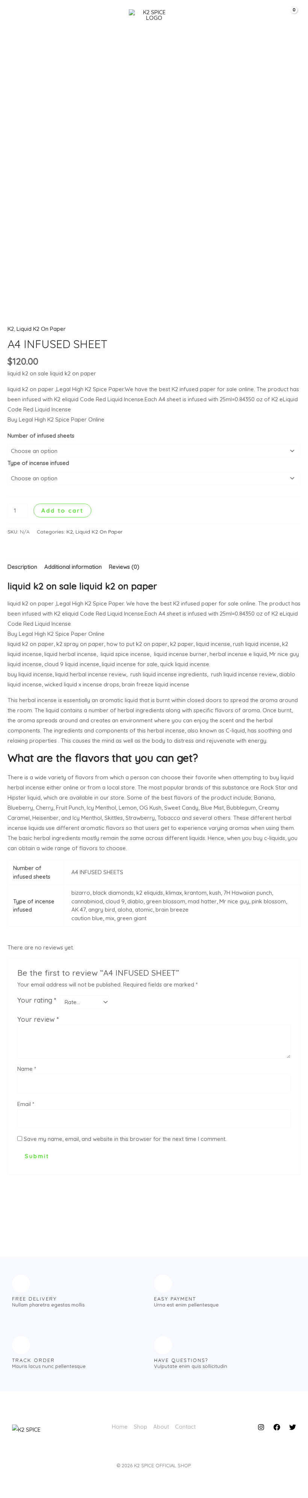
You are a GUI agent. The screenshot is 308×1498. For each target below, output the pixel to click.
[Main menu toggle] (19, 14)
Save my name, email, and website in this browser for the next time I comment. (125, 1138)
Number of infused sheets (41, 435)
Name (26, 1068)
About (161, 1426)
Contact (185, 1426)
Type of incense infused (38, 462)
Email (25, 1104)
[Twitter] (292, 1427)
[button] (264, 15)
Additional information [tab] (73, 566)
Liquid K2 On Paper (41, 328)
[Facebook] (276, 1427)
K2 (11, 328)
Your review (38, 1019)
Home (120, 1426)
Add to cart (62, 510)
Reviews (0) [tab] (124, 566)
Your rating (36, 1000)
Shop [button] (140, 1426)
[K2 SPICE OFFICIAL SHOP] (151, 15)
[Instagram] (261, 1427)
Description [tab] (22, 566)
